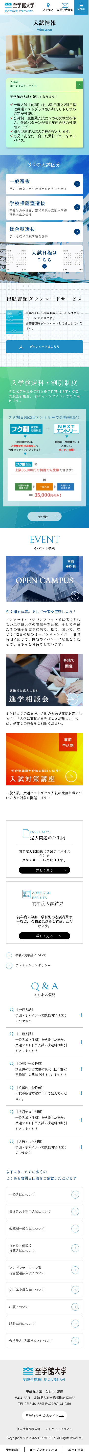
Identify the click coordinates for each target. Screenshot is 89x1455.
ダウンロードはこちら (44, 346)
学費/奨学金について (30, 955)
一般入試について (22, 1194)
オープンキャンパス (44, 1449)
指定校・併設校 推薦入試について (22, 1248)
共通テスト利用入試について (30, 1211)
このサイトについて (59, 1429)
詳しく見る (44, 870)
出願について (18, 1306)
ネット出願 (76, 1449)
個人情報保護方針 (28, 1429)
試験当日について (22, 1323)
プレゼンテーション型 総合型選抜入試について (26, 1270)
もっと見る (43, 516)
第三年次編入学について (26, 1289)
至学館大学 (14, 5)
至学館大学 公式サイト (42, 1415)
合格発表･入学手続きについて (31, 1340)
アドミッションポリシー (33, 965)
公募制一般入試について (26, 1228)
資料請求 (12, 1449)
